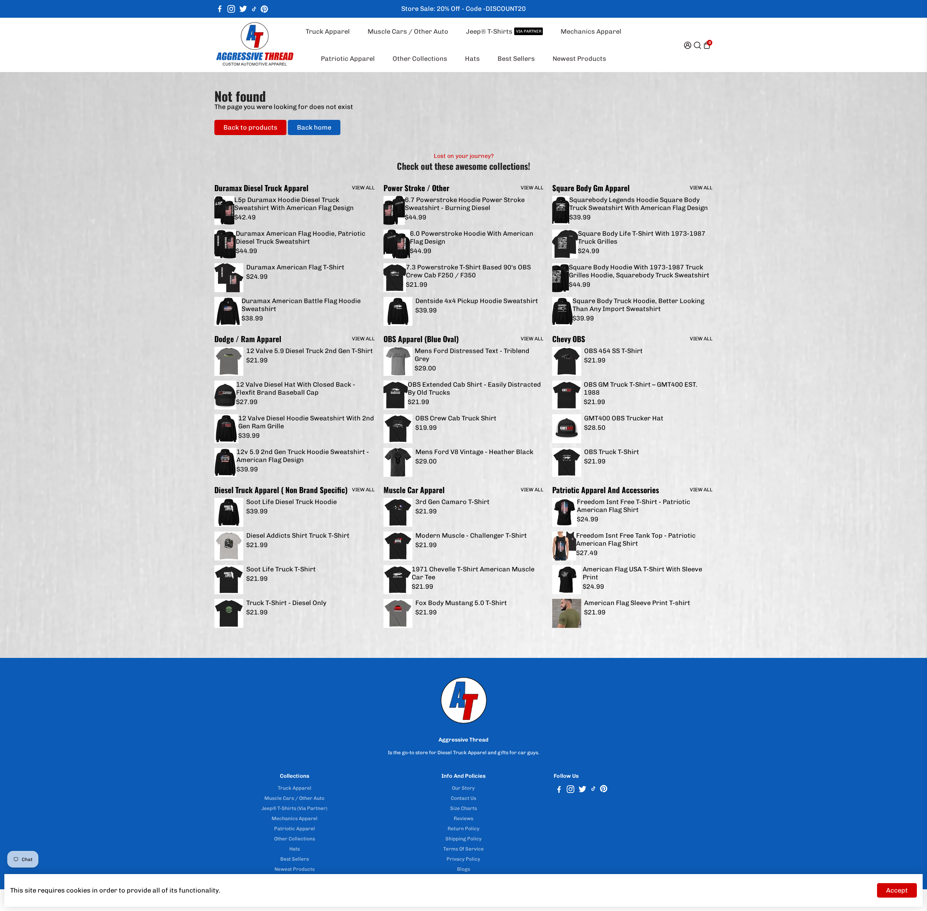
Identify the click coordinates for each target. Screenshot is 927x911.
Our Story (463, 788)
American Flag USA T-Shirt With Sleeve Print (642, 573)
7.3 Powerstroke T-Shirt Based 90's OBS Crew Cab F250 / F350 (468, 271)
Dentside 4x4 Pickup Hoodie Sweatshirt (476, 301)
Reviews (463, 818)
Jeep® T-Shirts (503, 31)
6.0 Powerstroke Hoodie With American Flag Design (471, 237)
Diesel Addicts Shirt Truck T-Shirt (297, 536)
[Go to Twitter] (243, 9)
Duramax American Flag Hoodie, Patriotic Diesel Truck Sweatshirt (300, 237)
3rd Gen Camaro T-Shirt (452, 502)
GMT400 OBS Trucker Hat (623, 418)
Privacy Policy (463, 859)
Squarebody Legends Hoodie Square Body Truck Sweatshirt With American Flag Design (638, 204)
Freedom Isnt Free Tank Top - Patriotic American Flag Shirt (636, 539)
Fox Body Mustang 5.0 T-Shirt (461, 603)
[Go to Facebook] (220, 9)
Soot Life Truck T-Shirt (281, 569)
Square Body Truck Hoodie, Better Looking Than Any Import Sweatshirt (638, 305)
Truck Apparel (328, 31)
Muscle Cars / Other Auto (408, 31)
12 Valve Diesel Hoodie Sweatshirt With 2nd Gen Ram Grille (306, 422)
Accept (897, 890)
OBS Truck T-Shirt (611, 452)
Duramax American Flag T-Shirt (295, 267)
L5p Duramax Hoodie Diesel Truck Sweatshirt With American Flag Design (294, 204)
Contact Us (463, 798)
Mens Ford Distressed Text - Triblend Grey (472, 355)
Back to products (250, 127)
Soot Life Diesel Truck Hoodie (291, 502)
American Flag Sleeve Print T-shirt (637, 603)
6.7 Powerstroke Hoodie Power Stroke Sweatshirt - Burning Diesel (465, 204)
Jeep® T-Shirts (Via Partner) (294, 808)
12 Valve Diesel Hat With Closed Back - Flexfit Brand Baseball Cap (295, 388)
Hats (472, 59)
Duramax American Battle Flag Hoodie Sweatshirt (301, 305)
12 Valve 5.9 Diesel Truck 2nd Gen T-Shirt (309, 351)
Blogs (463, 869)
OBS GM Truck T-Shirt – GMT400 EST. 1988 (640, 388)
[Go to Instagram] (231, 9)
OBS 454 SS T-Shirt (613, 351)
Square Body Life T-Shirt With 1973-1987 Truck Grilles (641, 237)
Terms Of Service (463, 849)
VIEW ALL (363, 188)
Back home (314, 127)
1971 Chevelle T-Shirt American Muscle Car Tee (473, 573)
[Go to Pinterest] (264, 9)
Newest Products (579, 59)
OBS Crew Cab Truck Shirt (455, 418)
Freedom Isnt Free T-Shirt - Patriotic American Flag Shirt (633, 506)
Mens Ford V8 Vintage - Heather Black (474, 452)
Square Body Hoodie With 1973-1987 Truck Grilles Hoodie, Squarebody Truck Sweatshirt (639, 271)
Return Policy (463, 828)
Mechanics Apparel (591, 31)
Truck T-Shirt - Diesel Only (286, 603)
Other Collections (420, 59)
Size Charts (463, 808)
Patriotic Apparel (348, 59)
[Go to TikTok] (254, 9)
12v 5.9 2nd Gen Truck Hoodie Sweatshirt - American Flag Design (302, 456)
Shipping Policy (463, 838)
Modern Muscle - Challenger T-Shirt (471, 536)
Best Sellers (516, 59)
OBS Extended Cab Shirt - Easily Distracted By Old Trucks (474, 388)
